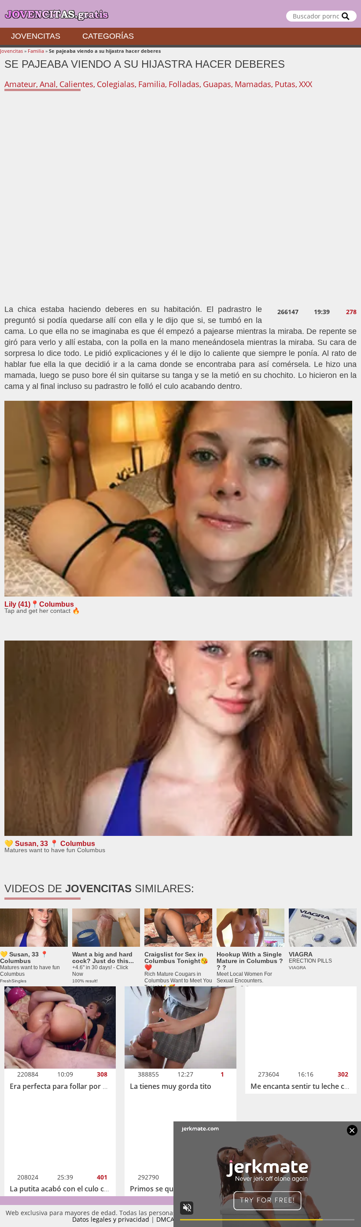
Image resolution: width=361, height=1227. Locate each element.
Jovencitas (35, 36)
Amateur (20, 84)
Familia (36, 51)
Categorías (108, 36)
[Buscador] (345, 16)
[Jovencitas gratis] (180, 14)
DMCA (165, 1219)
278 (351, 311)
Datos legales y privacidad (110, 1219)
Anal (48, 84)
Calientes (76, 84)
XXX (305, 84)
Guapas (217, 84)
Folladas (184, 84)
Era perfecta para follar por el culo (67, 1086)
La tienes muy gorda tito (170, 1086)
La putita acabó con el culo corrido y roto (78, 1189)
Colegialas (116, 84)
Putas (285, 84)
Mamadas (253, 84)
